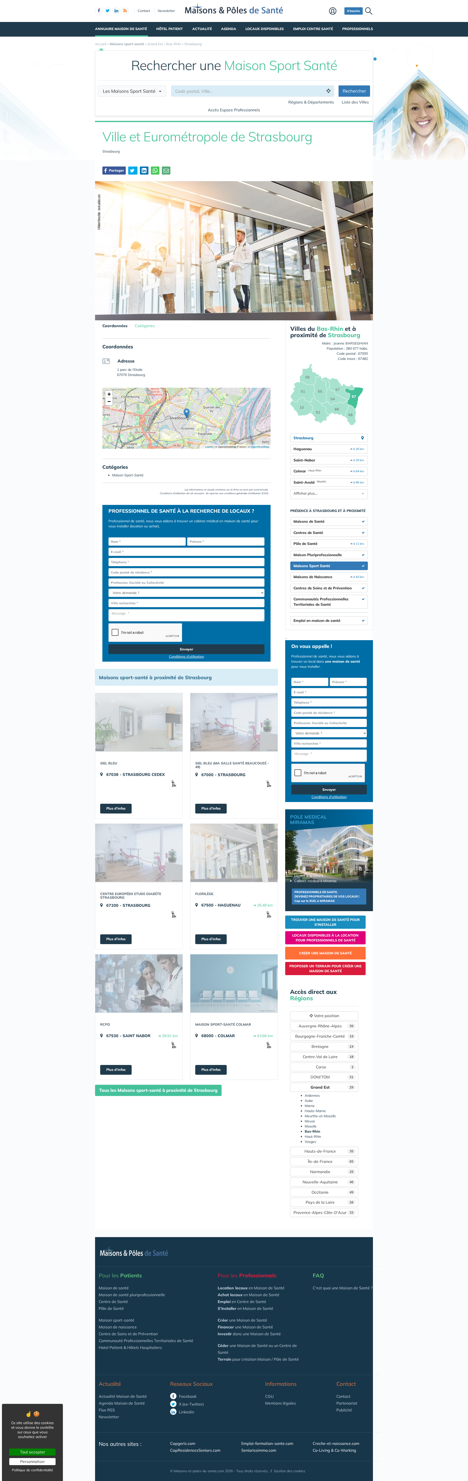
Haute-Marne (315, 1111)
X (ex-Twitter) (191, 1404)
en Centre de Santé (242, 1301)
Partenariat (346, 1403)
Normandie (332, 1171)
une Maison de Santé (242, 1320)
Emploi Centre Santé (313, 29)
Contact (144, 11)
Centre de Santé (113, 1301)
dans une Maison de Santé (249, 1333)
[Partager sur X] (132, 171)
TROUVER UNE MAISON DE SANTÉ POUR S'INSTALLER (325, 922)
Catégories (145, 325)
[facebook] (98, 11)
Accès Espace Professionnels (234, 109)
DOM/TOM (332, 1076)
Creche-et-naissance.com (336, 1443)
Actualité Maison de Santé (123, 1396)
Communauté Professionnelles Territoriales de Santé (146, 1340)
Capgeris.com (182, 1443)
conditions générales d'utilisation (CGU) (246, 493)
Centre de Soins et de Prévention (128, 1333)
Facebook (187, 1396)
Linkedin (186, 1411)
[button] (187, 413)
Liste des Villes (355, 102)
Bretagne (332, 1046)
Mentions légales (280, 1403)
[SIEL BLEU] (139, 722)
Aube (309, 1100)
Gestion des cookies (289, 1471)
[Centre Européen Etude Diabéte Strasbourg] (139, 853)
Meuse (310, 1121)
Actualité (202, 29)
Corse (334, 1066)
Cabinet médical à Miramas (315, 881)
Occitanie (332, 1192)
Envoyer (186, 649)
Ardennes (312, 1095)
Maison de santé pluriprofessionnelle (132, 1294)
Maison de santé (114, 1287)
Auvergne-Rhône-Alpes (326, 1025)
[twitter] (107, 11)
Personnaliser (32, 1461)
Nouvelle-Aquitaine (328, 1181)
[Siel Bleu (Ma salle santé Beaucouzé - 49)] (234, 722)
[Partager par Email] (166, 171)
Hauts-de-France (329, 1151)
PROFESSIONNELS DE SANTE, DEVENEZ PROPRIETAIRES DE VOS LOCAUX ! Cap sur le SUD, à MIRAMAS (326, 896)
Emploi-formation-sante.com (267, 1443)
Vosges (310, 1141)
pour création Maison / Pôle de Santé (258, 1359)
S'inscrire (353, 11)
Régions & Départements (311, 102)
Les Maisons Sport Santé (131, 91)
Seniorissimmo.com (258, 1450)
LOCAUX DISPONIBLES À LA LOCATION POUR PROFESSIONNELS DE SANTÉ (325, 937)
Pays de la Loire (330, 1202)
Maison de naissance (118, 1327)
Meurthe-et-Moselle (320, 1116)
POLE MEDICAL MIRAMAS (308, 819)
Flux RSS (107, 1410)
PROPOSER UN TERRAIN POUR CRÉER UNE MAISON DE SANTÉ (325, 968)
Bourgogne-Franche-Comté (324, 1036)
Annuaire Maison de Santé (121, 29)
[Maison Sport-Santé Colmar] (234, 983)
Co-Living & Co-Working (334, 1450)
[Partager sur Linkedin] (144, 171)
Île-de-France (331, 1161)
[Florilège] (234, 853)
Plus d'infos (116, 808)
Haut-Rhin (313, 1136)
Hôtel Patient (169, 29)
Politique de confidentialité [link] (32, 1470)
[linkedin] (116, 11)
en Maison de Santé (251, 1287)
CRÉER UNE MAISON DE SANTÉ (325, 953)
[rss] (125, 11)
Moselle (311, 1126)
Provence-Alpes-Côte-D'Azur (323, 1212)
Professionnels (357, 29)
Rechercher (354, 91)
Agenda (228, 29)
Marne (310, 1106)
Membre (335, 11)
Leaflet (208, 446)
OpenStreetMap (260, 446)
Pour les (120, 1275)
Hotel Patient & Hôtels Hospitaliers (130, 1347)
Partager (116, 170)
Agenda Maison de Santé (122, 1403)
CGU (269, 1396)
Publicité (344, 1410)
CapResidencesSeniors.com (195, 1450)
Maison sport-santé (116, 1320)
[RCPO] (139, 983)
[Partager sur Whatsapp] (155, 171)
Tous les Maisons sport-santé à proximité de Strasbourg (158, 1090)
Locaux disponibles (264, 29)
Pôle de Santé (111, 1308)
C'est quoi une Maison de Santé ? (342, 1287)
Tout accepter (32, 1452)
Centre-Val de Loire (328, 1056)
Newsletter (166, 11)
